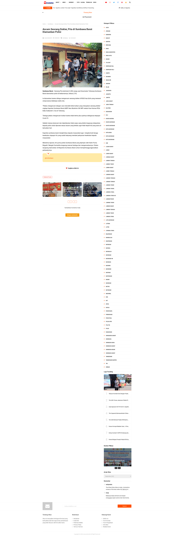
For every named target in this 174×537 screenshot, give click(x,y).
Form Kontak (106, 520)
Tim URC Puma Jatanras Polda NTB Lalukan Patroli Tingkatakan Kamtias (129, 400)
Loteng (108, 223)
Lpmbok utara (110, 230)
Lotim (107, 227)
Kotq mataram (110, 139)
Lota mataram (110, 220)
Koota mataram (110, 125)
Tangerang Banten (111, 360)
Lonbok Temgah (110, 209)
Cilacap (108, 62)
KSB (107, 143)
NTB (107, 297)
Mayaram (108, 283)
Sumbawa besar (110, 349)
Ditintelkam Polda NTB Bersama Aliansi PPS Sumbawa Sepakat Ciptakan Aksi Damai (71, 192)
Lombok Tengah (110, 181)
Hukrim (108, 83)
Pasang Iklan (88, 12)
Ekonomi (108, 76)
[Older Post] (75, 201)
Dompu (108, 73)
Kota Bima (109, 132)
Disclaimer (76, 518)
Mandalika (109, 237)
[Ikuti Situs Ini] (126, 2)
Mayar (107, 279)
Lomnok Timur (110, 202)
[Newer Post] (70, 201)
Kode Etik (76, 520)
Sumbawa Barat (110, 346)
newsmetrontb (87, 534)
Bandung (108, 34)
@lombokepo (49, 158)
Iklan (107, 87)
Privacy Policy (77, 524)
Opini (107, 304)
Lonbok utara (110, 216)
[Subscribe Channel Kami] (106, 2)
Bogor (107, 59)
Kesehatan (109, 111)
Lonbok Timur (110, 213)
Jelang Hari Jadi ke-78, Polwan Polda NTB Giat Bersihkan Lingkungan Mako (75, 8)
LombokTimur (110, 199)
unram (108, 367)
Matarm (108, 265)
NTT (107, 300)
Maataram (109, 234)
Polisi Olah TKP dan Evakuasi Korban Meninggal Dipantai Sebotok (92, 193)
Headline (108, 80)
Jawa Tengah (109, 104)
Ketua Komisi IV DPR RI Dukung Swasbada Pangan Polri (124, 433)
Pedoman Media (78, 522)
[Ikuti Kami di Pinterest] (122, 2)
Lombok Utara (110, 192)
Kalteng (108, 108)
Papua (107, 307)
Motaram (108, 290)
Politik (108, 325)
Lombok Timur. (110, 188)
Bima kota (109, 55)
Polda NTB (109, 321)
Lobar (107, 150)
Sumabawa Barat (111, 335)
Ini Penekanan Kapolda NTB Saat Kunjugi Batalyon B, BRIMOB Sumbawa (51, 193)
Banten (108, 41)
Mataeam (108, 244)
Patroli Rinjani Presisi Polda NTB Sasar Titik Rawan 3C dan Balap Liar (128, 439)
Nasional (108, 293)
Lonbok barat (110, 206)
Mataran (108, 262)
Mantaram (109, 241)
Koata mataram (110, 122)
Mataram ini (109, 258)
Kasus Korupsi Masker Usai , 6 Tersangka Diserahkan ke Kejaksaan (127, 426)
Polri (107, 328)
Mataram (108, 255)
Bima (107, 48)
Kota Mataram (110, 129)
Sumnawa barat (110, 353)
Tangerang (109, 356)
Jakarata (108, 90)
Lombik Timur (110, 164)
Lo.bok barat (109, 146)
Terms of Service (78, 526)
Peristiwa (109, 318)
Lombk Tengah (110, 171)
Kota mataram (110, 136)
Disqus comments (72, 215)
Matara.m (108, 251)
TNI (107, 363)
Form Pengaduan (108, 522)
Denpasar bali (110, 69)
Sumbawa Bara (110, 342)
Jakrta (108, 97)
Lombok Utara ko (111, 195)
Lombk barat (109, 167)
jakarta (108, 94)
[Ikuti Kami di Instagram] (110, 2)
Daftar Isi (105, 518)
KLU (107, 115)
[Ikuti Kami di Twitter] (114, 2)
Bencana (108, 45)
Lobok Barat (109, 153)
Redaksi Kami (107, 526)
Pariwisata (109, 311)
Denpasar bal (110, 66)
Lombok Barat (110, 174)
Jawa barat (109, 101)
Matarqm (108, 269)
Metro (108, 286)
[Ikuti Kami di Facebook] (118, 2)
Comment (73, 38)
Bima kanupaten (110, 52)
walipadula (109, 484)
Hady (107, 493)
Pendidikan (109, 314)
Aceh (107, 27)
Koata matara (110, 118)
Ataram (108, 31)
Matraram (109, 276)
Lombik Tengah (110, 160)
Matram (108, 272)
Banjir (108, 38)
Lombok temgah (110, 178)
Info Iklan (105, 524)
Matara (108, 248)
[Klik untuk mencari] (130, 2)
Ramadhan (109, 332)
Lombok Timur (110, 185)
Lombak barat (110, 157)
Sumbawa (65, 38)
